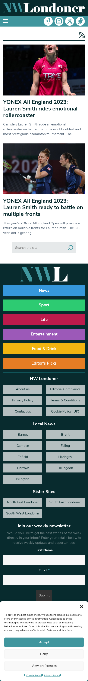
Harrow (23, 468)
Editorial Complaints (65, 389)
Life (44, 319)
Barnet (23, 434)
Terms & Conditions (65, 400)
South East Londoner (65, 502)
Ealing (65, 445)
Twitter (69, 21)
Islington (22, 479)
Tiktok (80, 21)
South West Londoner (23, 513)
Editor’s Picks (44, 363)
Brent (65, 434)
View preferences (44, 666)
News (44, 290)
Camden (22, 445)
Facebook (48, 21)
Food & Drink (44, 349)
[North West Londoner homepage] (44, 8)
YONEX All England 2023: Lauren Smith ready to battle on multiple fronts (43, 207)
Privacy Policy (52, 675)
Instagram (58, 21)
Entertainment (44, 334)
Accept (44, 642)
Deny (44, 654)
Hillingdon (65, 468)
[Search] (70, 247)
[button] (81, 606)
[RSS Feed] (81, 35)
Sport (44, 305)
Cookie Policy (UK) (65, 411)
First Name (44, 550)
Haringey (65, 456)
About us (23, 389)
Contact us (23, 411)
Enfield (23, 456)
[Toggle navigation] (5, 21)
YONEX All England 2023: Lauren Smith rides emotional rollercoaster (40, 108)
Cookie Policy (34, 675)
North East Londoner (23, 502)
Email (44, 570)
